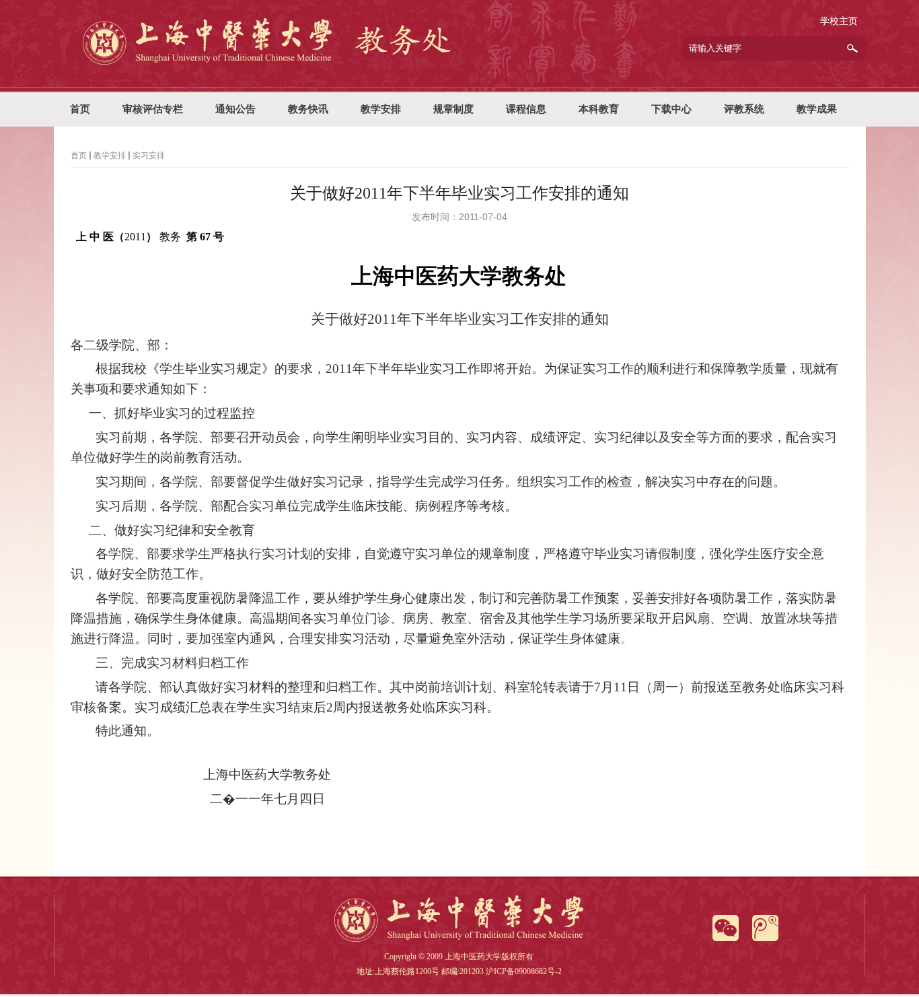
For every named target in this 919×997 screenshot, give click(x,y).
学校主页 (839, 21)
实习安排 (149, 155)
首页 (79, 155)
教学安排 (110, 155)
